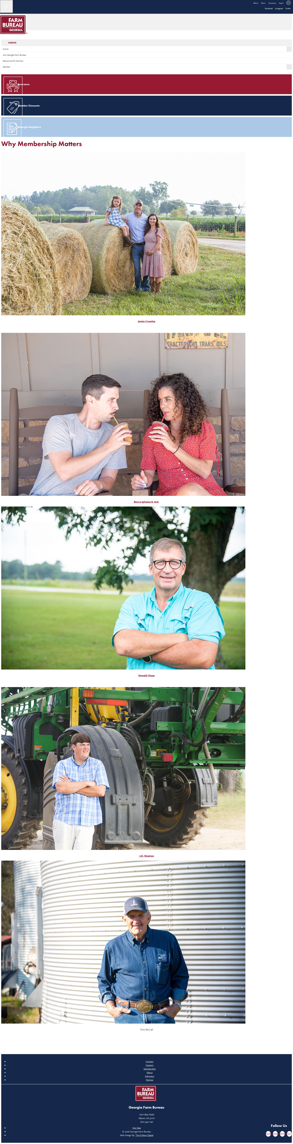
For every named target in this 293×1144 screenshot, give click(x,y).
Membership (150, 1068)
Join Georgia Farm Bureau (14, 54)
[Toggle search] (288, 3)
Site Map (136, 1128)
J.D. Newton (146, 856)
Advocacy (149, 1076)
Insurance (272, 3)
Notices (149, 1079)
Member (6, 66)
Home (5, 49)
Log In (281, 3)
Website (12, 42)
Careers (149, 1065)
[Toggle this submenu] (289, 49)
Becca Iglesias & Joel (146, 502)
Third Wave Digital (144, 1135)
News (263, 3)
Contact (149, 1061)
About (255, 3)
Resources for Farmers (13, 60)
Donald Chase (146, 675)
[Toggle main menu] (6, 6)
